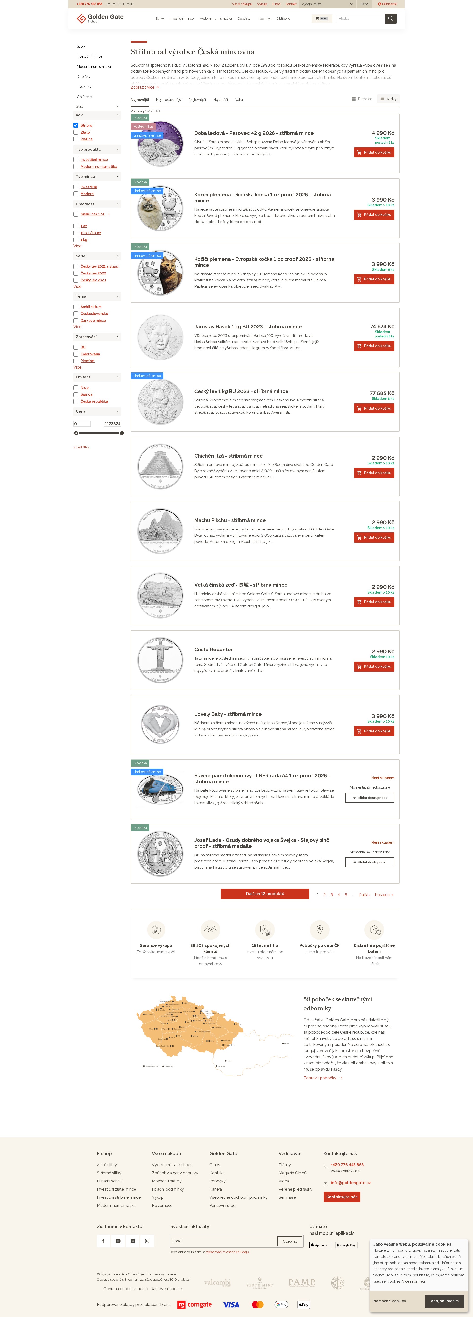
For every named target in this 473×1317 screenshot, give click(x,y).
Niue (85, 388)
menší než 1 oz (93, 214)
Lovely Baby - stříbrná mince (228, 714)
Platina (87, 139)
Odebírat (290, 1241)
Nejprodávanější (169, 100)
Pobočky (217, 1181)
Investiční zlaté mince (116, 1189)
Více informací (413, 1281)
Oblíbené (283, 18)
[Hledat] (391, 19)
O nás (276, 4)
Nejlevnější (197, 100)
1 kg (84, 240)
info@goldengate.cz (351, 1182)
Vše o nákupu (242, 4)
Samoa (87, 394)
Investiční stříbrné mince (119, 1197)
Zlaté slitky (107, 1165)
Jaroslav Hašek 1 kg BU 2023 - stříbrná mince (248, 327)
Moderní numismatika (216, 18)
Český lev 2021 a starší (100, 266)
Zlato (85, 132)
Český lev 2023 (93, 280)
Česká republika (94, 401)
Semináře (287, 1197)
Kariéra (215, 1189)
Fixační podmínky (168, 1189)
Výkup (262, 4)
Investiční (89, 187)
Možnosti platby (167, 1181)
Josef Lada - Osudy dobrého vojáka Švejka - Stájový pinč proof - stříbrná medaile (261, 843)
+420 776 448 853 (89, 4)
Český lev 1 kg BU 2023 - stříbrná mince (241, 391)
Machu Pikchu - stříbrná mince (230, 520)
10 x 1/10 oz (91, 233)
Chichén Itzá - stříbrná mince (228, 456)
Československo (94, 314)
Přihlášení (389, 4)
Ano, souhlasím (445, 1301)
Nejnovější (140, 100)
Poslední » (384, 894)
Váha (239, 100)
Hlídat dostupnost (372, 798)
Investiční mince (182, 18)
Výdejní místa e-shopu (172, 1165)
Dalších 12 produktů (265, 893)
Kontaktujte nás (342, 1197)
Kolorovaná (90, 354)
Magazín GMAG (293, 1173)
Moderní (87, 194)
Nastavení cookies (389, 1301)
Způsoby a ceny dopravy (175, 1173)
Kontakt (291, 4)
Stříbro (86, 125)
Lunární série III (110, 1181)
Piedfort (88, 361)
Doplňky (244, 18)
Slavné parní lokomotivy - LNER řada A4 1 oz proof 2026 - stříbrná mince (262, 779)
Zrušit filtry (81, 447)
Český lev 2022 (93, 273)
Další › (364, 894)
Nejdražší (220, 100)
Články (285, 1165)
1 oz (84, 226)
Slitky (160, 18)
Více (77, 246)
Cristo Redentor (213, 649)
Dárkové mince (93, 321)
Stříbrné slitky (109, 1173)
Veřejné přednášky (295, 1189)
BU (83, 347)
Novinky (264, 18)
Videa (284, 1181)
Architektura (91, 307)
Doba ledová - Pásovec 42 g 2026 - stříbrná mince (254, 133)
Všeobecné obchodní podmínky (238, 1197)
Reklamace (162, 1205)
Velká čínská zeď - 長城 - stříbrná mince (240, 585)
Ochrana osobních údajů (125, 1288)
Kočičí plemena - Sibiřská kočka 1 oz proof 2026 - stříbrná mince (262, 198)
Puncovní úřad (222, 1205)
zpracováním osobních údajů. (228, 1252)
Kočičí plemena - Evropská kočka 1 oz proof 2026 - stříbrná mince (264, 262)
